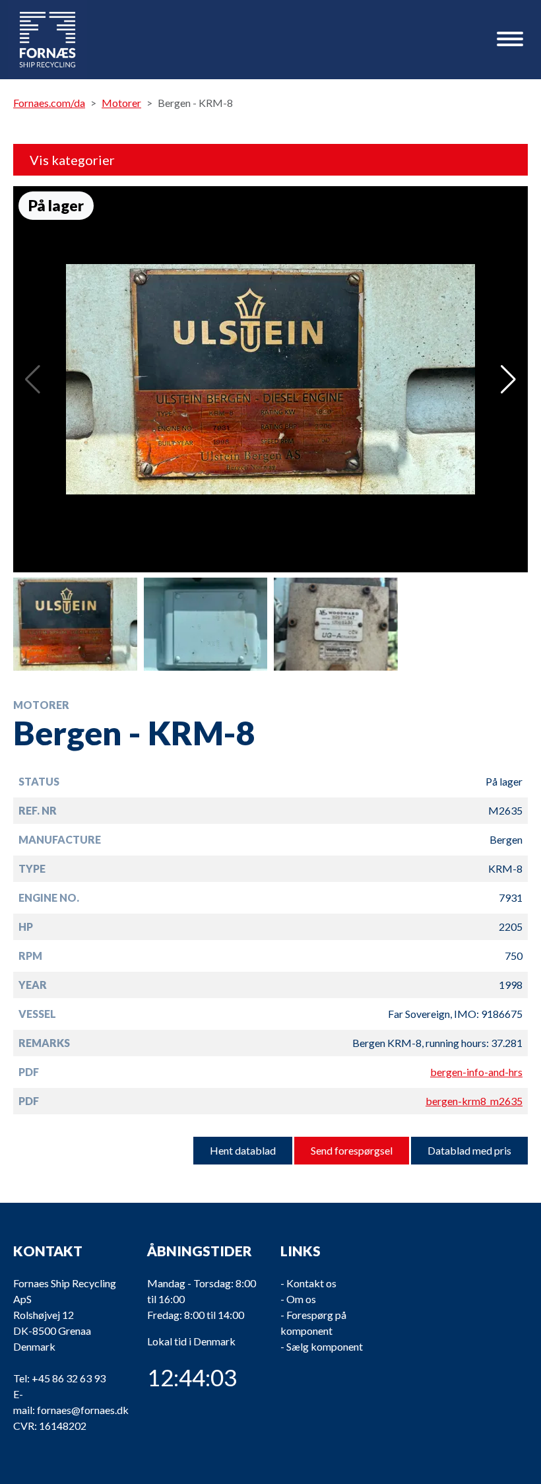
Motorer (121, 102)
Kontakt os (311, 1283)
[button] (508, 379)
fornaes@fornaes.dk (83, 1409)
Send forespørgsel (352, 1150)
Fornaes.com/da (49, 102)
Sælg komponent (324, 1346)
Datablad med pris (469, 1150)
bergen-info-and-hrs (476, 1071)
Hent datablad (243, 1150)
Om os (301, 1299)
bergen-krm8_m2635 (474, 1101)
